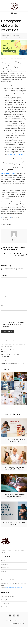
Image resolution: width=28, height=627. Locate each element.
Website (3, 314)
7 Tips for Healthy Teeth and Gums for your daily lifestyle (13, 355)
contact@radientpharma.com (14, 588)
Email (3, 305)
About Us (3, 561)
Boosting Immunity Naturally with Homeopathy (14, 523)
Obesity (3, 571)
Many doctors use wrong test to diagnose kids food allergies (13, 345)
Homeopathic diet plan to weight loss (12, 360)
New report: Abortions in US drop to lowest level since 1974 (14, 248)
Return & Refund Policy (7, 596)
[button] (14, 13)
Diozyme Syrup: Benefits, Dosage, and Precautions (14, 255)
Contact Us (4, 564)
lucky (14, 240)
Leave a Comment (15, 217)
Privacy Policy (5, 603)
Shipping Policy (5, 600)
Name (3, 297)
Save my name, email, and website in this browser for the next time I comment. (14, 324)
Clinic (4, 219)
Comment (4, 275)
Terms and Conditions (20, 620)
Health (7, 219)
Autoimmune (5, 568)
